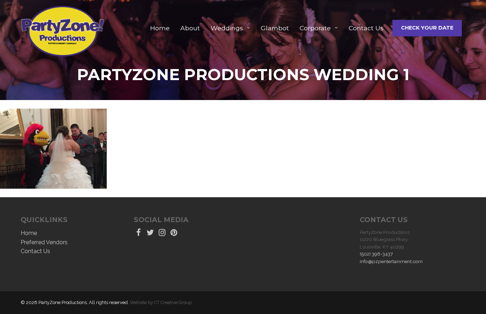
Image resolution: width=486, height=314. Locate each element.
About (190, 28)
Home (160, 28)
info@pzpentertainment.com (391, 261)
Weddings (227, 28)
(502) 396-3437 (376, 254)
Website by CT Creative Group (161, 302)
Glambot (275, 28)
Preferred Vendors (44, 242)
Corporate (315, 28)
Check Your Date (427, 28)
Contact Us (366, 28)
